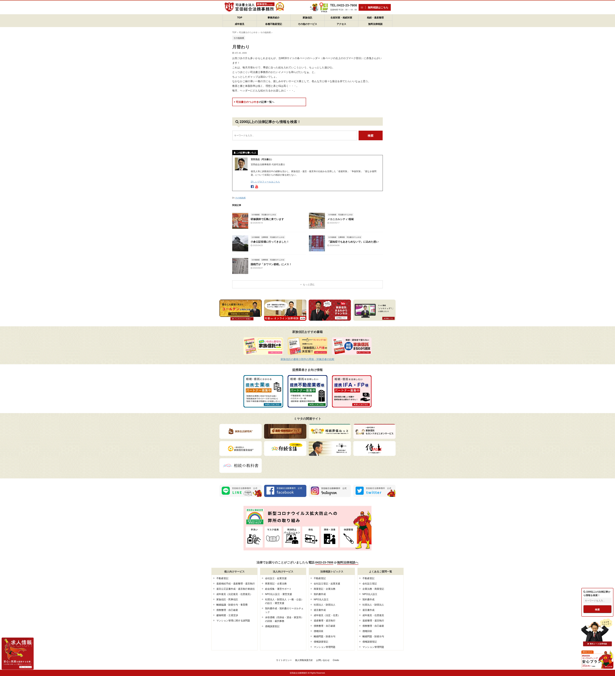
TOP (239, 17)
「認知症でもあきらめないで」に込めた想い (353, 241)
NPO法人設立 (321, 599)
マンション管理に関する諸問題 (233, 620)
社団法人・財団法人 (324, 604)
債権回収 (318, 631)
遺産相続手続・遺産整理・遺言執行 (235, 583)
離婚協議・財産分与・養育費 (232, 604)
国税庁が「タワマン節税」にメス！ (271, 264)
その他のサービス (307, 24)
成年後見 (239, 24)
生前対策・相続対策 (341, 17)
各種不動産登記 (273, 24)
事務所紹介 (274, 17)
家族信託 (307, 17)
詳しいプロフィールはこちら (265, 181)
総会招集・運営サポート (278, 588)
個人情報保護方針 (304, 660)
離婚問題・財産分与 (324, 636)
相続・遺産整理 (375, 17)
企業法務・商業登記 (373, 588)
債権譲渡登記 (272, 626)
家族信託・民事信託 (227, 599)
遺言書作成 (320, 609)
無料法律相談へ (347, 562)
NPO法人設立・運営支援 (278, 594)
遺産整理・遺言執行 (324, 620)
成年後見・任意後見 (373, 615)
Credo (336, 660)
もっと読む (309, 284)
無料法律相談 (375, 24)
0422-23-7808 (324, 562)
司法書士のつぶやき (255, 102)
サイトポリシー (284, 660)
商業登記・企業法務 (276, 583)
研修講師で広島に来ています (267, 219)
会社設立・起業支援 (276, 578)
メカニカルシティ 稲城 (340, 219)
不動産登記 (222, 578)
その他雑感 (240, 197)
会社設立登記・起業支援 (327, 583)
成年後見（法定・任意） (327, 615)
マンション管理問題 (324, 646)
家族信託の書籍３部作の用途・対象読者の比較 (307, 359)
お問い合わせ (323, 660)
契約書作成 (320, 594)
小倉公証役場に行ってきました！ (270, 241)
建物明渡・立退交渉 (227, 615)
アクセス (341, 24)
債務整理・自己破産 (227, 609)
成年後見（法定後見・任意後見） (234, 594)
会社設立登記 (369, 583)
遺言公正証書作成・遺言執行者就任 (235, 588)
